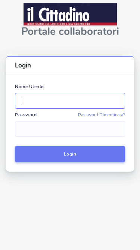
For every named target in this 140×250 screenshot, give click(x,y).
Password (26, 115)
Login (70, 154)
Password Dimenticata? (101, 115)
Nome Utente (29, 87)
